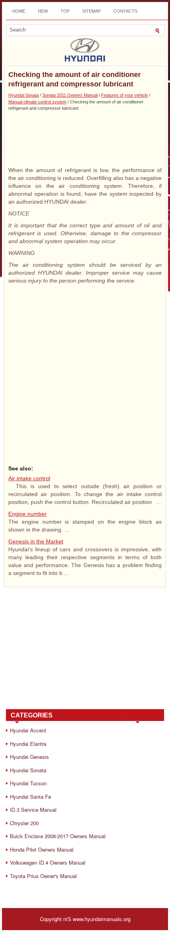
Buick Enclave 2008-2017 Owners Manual (58, 836)
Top (65, 11)
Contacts (125, 11)
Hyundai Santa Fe (30, 796)
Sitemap (91, 11)
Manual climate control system (37, 101)
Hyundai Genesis (29, 756)
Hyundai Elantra (28, 743)
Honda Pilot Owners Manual (42, 849)
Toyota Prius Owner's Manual (43, 876)
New (43, 11)
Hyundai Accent (28, 730)
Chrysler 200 (24, 823)
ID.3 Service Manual (33, 809)
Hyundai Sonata (23, 95)
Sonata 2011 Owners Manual (70, 95)
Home (18, 11)
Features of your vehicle (124, 95)
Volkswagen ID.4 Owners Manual (47, 862)
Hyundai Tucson (28, 783)
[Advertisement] (85, 138)
